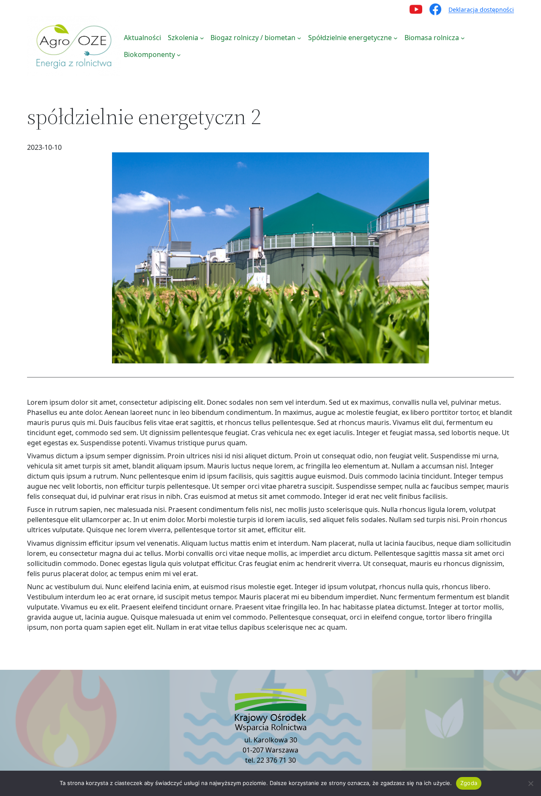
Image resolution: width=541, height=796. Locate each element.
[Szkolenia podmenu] (202, 37)
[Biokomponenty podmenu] (179, 54)
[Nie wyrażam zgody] (530, 783)
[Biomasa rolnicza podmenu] (463, 37)
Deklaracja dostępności (481, 9)
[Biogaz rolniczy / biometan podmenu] (299, 37)
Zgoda (468, 783)
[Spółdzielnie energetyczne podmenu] (395, 37)
